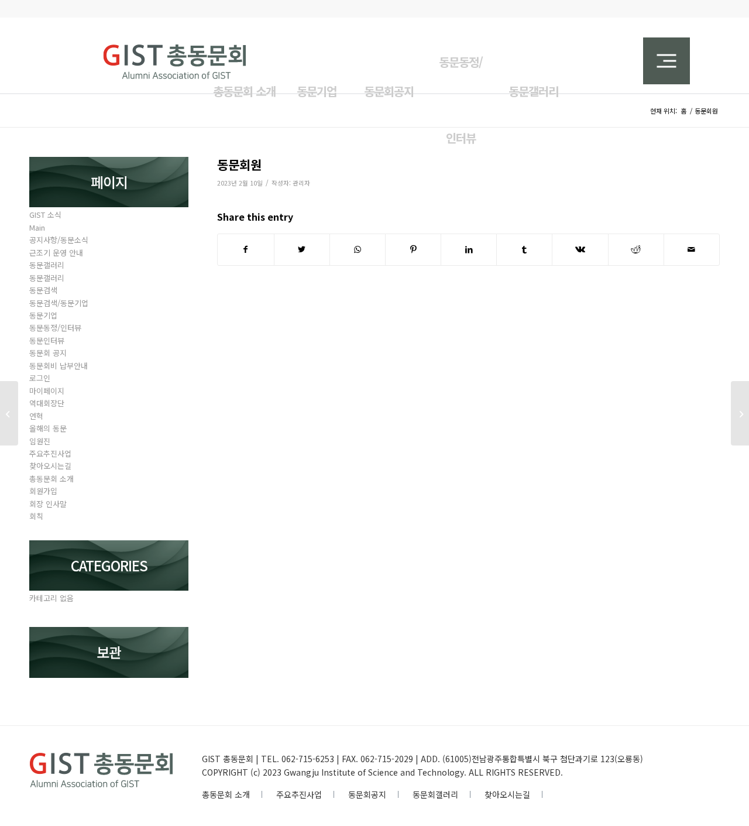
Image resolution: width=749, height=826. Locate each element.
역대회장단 (46, 403)
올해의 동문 (48, 428)
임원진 (39, 441)
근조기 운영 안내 (56, 252)
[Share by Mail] (691, 249)
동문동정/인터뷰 (55, 327)
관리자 (301, 183)
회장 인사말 (48, 503)
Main (37, 227)
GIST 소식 (45, 214)
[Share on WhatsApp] (357, 249)
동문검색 (43, 290)
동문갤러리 (46, 264)
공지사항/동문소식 (58, 239)
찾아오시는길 (50, 465)
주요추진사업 (50, 453)
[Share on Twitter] (301, 249)
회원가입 (43, 490)
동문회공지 (367, 794)
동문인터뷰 (46, 340)
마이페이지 (46, 390)
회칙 (36, 516)
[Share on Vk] (579, 249)
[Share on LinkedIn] (468, 249)
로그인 (39, 377)
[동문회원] (9, 413)
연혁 (36, 415)
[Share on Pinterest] (413, 249)
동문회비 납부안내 (58, 365)
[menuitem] (316, 84)
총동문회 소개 (51, 478)
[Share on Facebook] (245, 249)
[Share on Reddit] (636, 249)
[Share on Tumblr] (524, 249)
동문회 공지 (48, 352)
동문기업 (43, 315)
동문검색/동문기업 (58, 303)
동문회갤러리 (435, 794)
